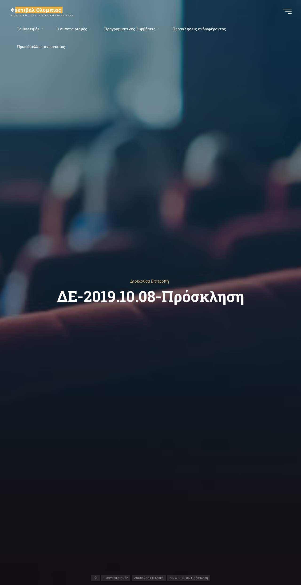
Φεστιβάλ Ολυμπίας (36, 10)
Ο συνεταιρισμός (115, 578)
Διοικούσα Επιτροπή (149, 281)
